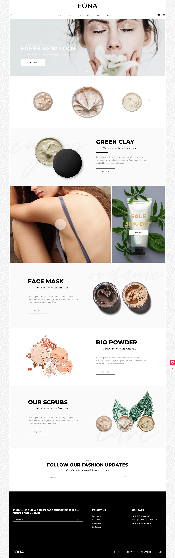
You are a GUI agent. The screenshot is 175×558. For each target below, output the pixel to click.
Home (117, 552)
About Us (130, 552)
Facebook (96, 516)
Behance (96, 519)
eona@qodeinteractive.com (144, 519)
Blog (160, 552)
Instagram (97, 523)
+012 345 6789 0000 (141, 516)
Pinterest (96, 527)
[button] (25, 102)
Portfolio (146, 552)
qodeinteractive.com (141, 523)
